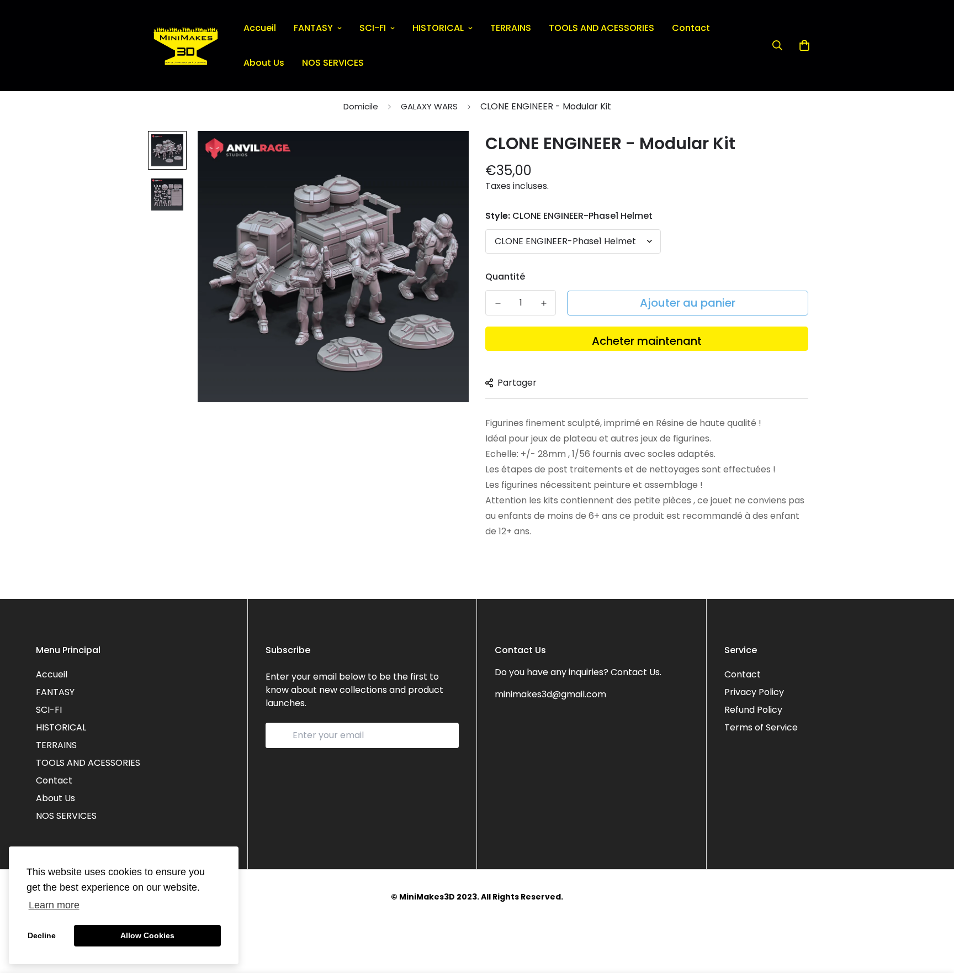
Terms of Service (761, 727)
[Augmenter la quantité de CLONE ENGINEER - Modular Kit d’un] (543, 303)
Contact (691, 28)
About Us (263, 62)
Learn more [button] (54, 905)
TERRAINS (510, 28)
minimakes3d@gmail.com (550, 694)
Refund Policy (753, 709)
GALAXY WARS (429, 106)
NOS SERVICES (333, 62)
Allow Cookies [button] (147, 935)
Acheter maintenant (647, 341)
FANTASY (313, 28)
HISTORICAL (438, 28)
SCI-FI (372, 28)
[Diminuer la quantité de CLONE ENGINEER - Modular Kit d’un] (498, 303)
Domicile (360, 106)
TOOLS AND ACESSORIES (601, 28)
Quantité (505, 276)
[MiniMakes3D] (186, 45)
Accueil (259, 28)
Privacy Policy (754, 692)
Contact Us (635, 672)
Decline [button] (42, 935)
